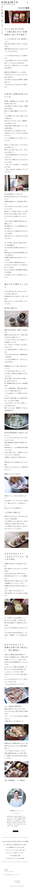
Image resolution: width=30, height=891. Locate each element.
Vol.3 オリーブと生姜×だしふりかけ (15, 852)
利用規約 (6, 869)
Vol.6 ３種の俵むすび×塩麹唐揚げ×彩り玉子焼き (15, 844)
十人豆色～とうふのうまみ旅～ (2, 29)
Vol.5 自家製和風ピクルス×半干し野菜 (15, 847)
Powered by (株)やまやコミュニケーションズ (12, 874)
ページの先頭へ (17, 882)
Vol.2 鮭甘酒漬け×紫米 (15, 855)
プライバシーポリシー (9, 871)
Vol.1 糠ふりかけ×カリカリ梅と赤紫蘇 (15, 858)
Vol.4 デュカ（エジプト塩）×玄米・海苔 (15, 850)
